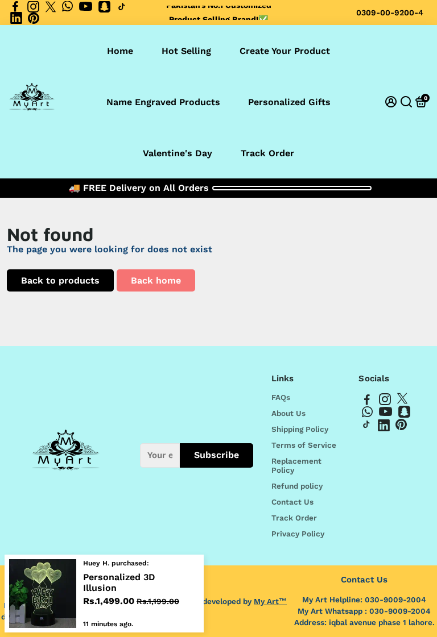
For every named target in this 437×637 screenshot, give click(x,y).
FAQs (280, 397)
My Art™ (270, 601)
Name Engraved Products (163, 102)
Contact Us (292, 501)
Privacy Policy (297, 533)
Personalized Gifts (289, 102)
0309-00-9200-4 (389, 12)
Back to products (60, 280)
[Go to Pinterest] (33, 18)
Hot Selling (186, 50)
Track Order (267, 153)
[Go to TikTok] (121, 7)
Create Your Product (285, 50)
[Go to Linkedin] (16, 18)
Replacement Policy (296, 465)
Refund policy (297, 485)
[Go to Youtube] (86, 7)
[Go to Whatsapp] (67, 7)
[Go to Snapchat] (104, 7)
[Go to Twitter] (50, 7)
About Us (288, 413)
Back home (156, 280)
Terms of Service (303, 444)
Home (120, 50)
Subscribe (216, 454)
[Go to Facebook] (15, 7)
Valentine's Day (177, 153)
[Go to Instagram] (33, 7)
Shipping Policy (299, 429)
